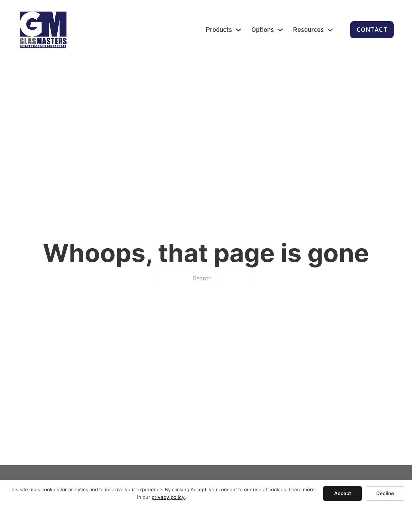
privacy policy (168, 497)
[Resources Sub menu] (330, 30)
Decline (385, 493)
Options (262, 29)
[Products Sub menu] (238, 30)
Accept (342, 493)
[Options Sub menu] (280, 30)
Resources (308, 29)
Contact (372, 29)
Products (219, 29)
